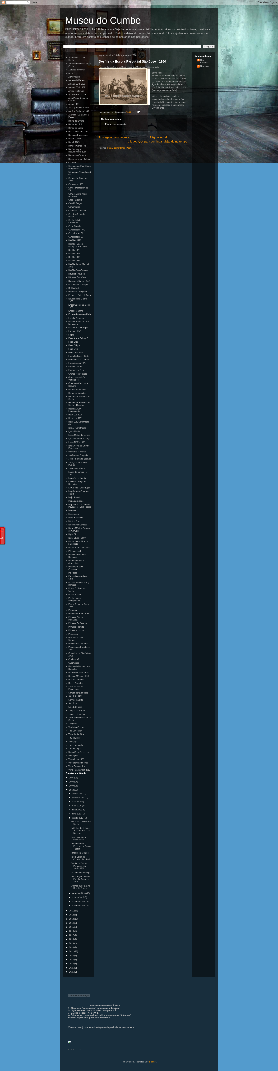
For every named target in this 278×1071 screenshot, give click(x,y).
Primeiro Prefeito (76, 627)
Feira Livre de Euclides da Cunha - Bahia (81, 846)
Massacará (73, 514)
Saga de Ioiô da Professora (75, 687)
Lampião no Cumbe (77, 478)
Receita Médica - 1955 (78, 676)
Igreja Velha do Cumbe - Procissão (81, 858)
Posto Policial (74, 594)
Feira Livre (73, 349)
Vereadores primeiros (78, 763)
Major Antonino (75, 497)
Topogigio (72, 741)
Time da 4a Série (76, 734)
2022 (71, 955)
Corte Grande (74, 226)
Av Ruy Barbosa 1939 (78, 107)
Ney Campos (204, 61)
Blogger (152, 1062)
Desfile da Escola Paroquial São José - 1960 (132, 61)
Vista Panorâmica (76, 766)
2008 (71, 782)
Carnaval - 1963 (75, 184)
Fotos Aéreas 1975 (77, 363)
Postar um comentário (115, 124)
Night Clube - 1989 (77, 538)
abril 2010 (76, 801)
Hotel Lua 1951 (75, 418)
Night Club (73, 534)
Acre (70, 73)
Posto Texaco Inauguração (74, 599)
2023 (71, 959)
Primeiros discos (76, 630)
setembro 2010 (79, 893)
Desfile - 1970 (74, 240)
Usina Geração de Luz (78, 752)
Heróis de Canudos (77, 393)
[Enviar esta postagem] (138, 112)
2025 (71, 968)
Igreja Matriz (74, 431)
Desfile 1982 (74, 257)
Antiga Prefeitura (76, 91)
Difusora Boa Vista (77, 277)
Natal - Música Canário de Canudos (79, 529)
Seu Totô (72, 703)
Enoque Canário (75, 311)
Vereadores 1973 (76, 759)
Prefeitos (72, 610)
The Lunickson (75, 731)
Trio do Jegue (74, 748)
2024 (71, 963)
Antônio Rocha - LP (77, 94)
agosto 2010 (78, 818)
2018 (71, 939)
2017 (71, 935)
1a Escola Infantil (76, 70)
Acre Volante (74, 77)
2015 (71, 927)
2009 (71, 786)
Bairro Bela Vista (76, 121)
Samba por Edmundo (78, 693)
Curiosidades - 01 (76, 230)
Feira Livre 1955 (75, 352)
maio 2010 (77, 805)
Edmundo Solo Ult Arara (79, 295)
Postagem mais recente (114, 137)
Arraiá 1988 (73, 104)
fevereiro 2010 (79, 797)
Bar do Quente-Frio (77, 146)
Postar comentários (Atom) (119, 148)
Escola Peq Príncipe (78, 327)
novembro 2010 (79, 901)
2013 (71, 919)
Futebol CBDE (75, 366)
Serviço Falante (75, 700)
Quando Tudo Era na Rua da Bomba (80, 887)
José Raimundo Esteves (79, 459)
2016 (71, 931)
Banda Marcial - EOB (78, 131)
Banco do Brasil (75, 128)
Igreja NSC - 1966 (76, 442)
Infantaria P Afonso (77, 451)
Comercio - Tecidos (77, 210)
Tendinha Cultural (76, 727)
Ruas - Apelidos (75, 683)
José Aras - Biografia (78, 455)
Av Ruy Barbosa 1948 (78, 111)
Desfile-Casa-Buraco (78, 270)
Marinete (72, 510)
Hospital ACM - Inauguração (75, 410)
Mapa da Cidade (75, 501)
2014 (71, 923)
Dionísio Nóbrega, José (79, 281)
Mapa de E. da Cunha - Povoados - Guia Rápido (79, 505)
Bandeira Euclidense (78, 135)
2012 (71, 915)
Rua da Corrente (75, 679)
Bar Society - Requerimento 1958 (77, 150)
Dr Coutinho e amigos (78, 284)
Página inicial (158, 137)
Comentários (74, 207)
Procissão (73, 634)
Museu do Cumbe (103, 20)
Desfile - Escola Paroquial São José (77, 245)
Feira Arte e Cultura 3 (78, 338)
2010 (71, 790)
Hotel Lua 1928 (75, 415)
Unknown (204, 66)
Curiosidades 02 (75, 233)
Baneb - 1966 (74, 138)
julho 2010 (77, 814)
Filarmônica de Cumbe (78, 359)
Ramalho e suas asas (78, 672)
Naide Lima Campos (77, 525)
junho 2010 (77, 810)
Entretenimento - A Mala (79, 314)
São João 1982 (75, 696)
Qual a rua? (73, 659)
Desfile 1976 (74, 253)
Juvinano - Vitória (76, 468)
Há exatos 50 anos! (77, 389)
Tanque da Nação (76, 710)
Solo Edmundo (75, 707)
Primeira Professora (77, 623)
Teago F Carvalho (76, 714)
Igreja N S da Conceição (79, 438)
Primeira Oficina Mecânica (75, 618)
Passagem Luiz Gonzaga (75, 567)
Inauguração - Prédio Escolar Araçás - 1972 (80, 879)
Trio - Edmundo (75, 745)
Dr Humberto (74, 288)
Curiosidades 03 (75, 237)
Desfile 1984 (74, 260)
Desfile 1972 (74, 250)
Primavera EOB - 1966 (78, 613)
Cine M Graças (75, 203)
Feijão (71, 335)
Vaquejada (73, 755)
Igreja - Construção (77, 428)
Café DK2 (72, 162)
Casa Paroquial (75, 200)
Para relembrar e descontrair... (76, 561)
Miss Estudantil (75, 517)
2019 (71, 943)
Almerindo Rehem (76, 80)
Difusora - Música (76, 274)
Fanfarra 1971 (74, 331)
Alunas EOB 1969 (76, 87)
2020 (71, 947)
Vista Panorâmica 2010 (79, 770)
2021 (71, 951)
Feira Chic (73, 342)
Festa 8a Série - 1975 (78, 356)
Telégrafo (72, 723)
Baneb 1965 (73, 142)
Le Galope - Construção (79, 488)
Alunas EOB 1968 (76, 84)
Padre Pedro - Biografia (79, 547)
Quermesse (73, 663)
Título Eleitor (74, 738)
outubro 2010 (78, 897)
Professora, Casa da (78, 643)
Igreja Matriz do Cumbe (79, 435)
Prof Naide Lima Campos (75, 638)
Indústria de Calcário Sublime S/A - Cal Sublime (80, 830)
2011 (71, 911)
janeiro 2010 (78, 793)
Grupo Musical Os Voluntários (76, 378)
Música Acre (74, 521)
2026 (71, 972)
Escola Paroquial (76, 318)
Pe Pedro (72, 573)
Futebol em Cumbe (77, 370)
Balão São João (75, 124)
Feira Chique (74, 345)
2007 (71, 778)
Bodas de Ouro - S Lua (79, 159)
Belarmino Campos (77, 155)
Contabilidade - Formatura (75, 221)
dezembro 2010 (79, 905)
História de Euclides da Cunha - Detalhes (79, 403)
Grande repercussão (77, 374)
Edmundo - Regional (77, 291)
